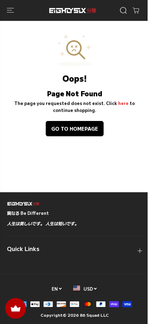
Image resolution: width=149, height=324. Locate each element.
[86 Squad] (73, 10)
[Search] (123, 10)
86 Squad (89, 315)
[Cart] (136, 10)
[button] (11, 10)
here (123, 103)
